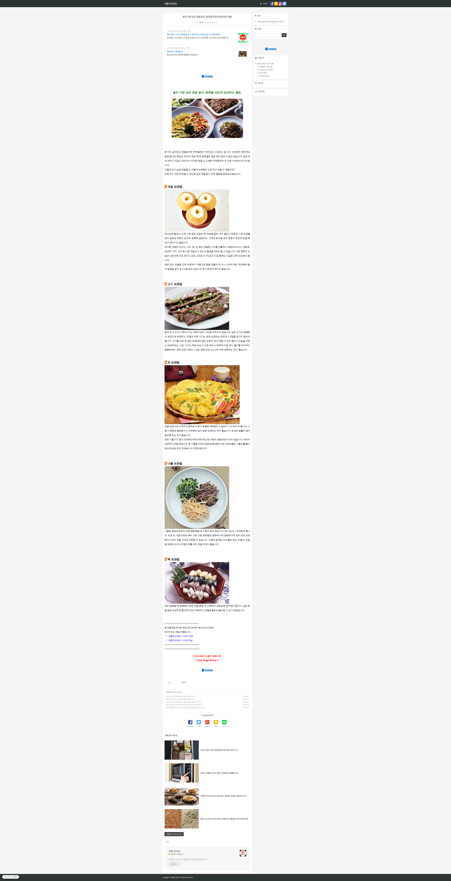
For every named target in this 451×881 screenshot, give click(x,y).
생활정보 (201, 22)
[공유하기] (172, 682)
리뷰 (263, 73)
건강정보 (264, 76)
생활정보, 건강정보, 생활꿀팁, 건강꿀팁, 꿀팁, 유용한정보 (188, 859)
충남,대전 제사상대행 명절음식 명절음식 (182, 54)
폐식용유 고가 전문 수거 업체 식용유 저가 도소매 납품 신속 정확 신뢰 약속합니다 (198, 37)
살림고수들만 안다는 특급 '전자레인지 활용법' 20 (179, 699)
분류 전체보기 (264, 63)
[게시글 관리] (175, 682)
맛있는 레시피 (266, 70)
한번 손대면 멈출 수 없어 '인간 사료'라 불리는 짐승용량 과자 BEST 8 (185, 708)
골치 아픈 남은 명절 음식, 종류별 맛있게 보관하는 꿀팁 (207, 16)
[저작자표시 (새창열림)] (189, 682)
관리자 (265, 3)
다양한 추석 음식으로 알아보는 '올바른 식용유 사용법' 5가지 (182, 702)
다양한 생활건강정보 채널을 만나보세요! (270, 21)
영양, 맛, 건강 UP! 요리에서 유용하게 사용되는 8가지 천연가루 (183, 705)
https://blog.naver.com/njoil (177, 31)
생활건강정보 (170, 3)
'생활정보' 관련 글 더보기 (174, 834)
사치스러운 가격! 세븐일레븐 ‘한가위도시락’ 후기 (179, 696)
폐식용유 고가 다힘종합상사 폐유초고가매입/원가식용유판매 (193, 34)
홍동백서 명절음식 (175, 51)
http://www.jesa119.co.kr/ (176, 48)
